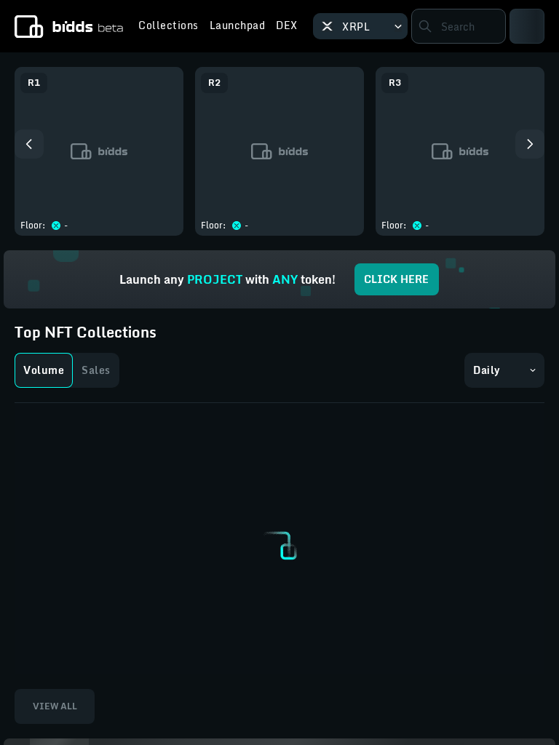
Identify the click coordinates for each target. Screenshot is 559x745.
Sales (96, 370)
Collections (168, 26)
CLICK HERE (396, 279)
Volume (43, 370)
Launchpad (238, 26)
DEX (287, 26)
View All (55, 706)
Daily (487, 370)
